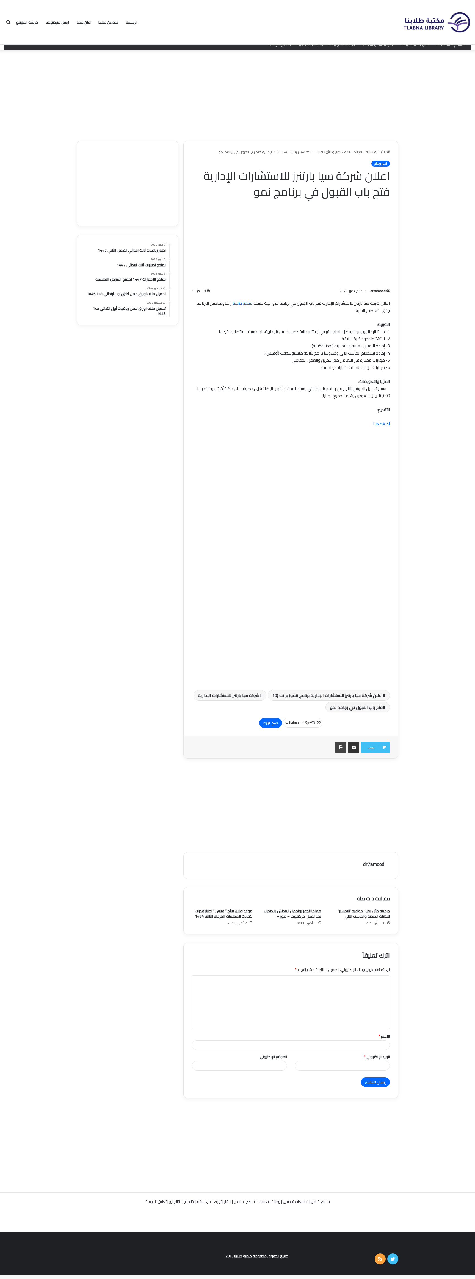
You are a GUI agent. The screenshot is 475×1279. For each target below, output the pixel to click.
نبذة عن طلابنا (108, 22)
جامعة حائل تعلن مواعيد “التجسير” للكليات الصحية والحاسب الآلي (364, 913)
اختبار (227, 1201)
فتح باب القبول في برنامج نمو (356, 707)
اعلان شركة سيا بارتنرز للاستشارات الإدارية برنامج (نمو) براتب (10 (327, 695)
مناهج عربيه (282, 45)
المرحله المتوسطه (380, 45)
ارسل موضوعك (57, 22)
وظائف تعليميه (268, 1201)
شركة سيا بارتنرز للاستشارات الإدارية (228, 695)
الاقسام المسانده (453, 45)
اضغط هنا (381, 424)
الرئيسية (131, 22)
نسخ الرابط (270, 723)
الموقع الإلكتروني (273, 1056)
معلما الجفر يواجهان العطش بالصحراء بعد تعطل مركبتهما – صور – (292, 913)
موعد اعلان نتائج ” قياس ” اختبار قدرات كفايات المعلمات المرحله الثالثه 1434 (223, 913)
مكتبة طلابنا (243, 303)
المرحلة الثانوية (344, 45)
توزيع (217, 1201)
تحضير (250, 1201)
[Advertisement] (237, 93)
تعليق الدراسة (156, 1201)
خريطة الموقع (27, 22)
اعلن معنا (84, 22)
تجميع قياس (320, 1201)
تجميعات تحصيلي (295, 1201)
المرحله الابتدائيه (417, 45)
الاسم (384, 1036)
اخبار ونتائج (333, 152)
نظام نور (189, 1201)
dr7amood (378, 291)
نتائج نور (174, 1201)
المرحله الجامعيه (310, 45)
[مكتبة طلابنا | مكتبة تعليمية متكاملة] (436, 22)
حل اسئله (204, 1201)
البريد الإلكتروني (377, 1056)
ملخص (239, 1201)
